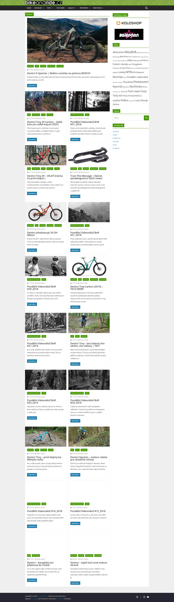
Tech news (60, 8)
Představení (51, 66)
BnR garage (116, 57)
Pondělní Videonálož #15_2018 (88, 511)
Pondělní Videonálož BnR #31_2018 (84, 234)
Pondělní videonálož (77, 114)
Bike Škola (146, 52)
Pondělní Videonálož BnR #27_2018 (41, 344)
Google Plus (117, 138)
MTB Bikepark (138, 72)
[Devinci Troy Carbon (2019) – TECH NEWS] (89, 266)
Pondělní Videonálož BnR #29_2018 (41, 288)
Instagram (116, 148)
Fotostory (116, 68)
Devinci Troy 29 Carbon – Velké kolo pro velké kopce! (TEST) (44, 123)
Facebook (116, 131)
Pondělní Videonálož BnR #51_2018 (84, 123)
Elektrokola (137, 60)
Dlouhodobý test (122, 61)
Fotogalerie (137, 64)
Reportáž (117, 86)
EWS (129, 64)
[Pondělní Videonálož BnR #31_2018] (89, 212)
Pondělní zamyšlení (118, 82)
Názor (125, 77)
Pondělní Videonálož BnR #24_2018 (84, 401)
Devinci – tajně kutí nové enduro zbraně (88, 564)
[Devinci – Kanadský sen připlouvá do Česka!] (45, 542)
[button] (43, 8)
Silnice (144, 87)
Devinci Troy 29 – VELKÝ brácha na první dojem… (45, 177)
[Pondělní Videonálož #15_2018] (89, 491)
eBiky (37, 66)
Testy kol (49, 114)
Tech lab (124, 91)
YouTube (116, 141)
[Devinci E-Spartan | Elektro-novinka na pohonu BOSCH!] (67, 40)
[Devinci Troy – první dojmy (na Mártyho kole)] (45, 437)
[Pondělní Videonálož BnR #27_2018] (45, 323)
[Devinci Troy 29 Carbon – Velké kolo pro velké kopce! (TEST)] (45, 101)
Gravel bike (125, 68)
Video (87, 114)
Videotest (130, 101)
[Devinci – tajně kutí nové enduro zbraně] (89, 542)
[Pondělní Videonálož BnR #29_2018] (45, 266)
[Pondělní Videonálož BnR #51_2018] (89, 101)
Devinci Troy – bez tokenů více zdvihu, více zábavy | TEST (87, 344)
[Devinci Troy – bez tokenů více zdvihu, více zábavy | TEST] (89, 323)
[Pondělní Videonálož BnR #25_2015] (45, 380)
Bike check (140, 52)
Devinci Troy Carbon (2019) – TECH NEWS (86, 288)
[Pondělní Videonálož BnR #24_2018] (89, 380)
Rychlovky (136, 86)
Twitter (115, 135)
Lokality (71, 8)
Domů (29, 8)
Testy (49, 8)
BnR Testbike (133, 57)
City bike (115, 60)
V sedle (57, 168)
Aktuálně (38, 8)
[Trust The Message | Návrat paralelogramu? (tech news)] (89, 155)
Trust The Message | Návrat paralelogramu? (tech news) (86, 177)
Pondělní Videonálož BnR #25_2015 (41, 401)
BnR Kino (124, 56)
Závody (144, 100)
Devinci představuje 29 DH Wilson (42, 234)
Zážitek (116, 104)
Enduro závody (120, 64)
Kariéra (138, 68)
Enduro (144, 60)
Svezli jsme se (117, 91)
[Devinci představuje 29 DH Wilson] (45, 212)
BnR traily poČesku (143, 57)
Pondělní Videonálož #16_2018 (44, 511)
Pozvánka (50, 225)
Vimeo (115, 145)
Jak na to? (133, 68)
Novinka (43, 66)
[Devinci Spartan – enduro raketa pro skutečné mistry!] (89, 437)
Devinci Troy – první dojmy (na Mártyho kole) (44, 458)
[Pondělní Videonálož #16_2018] (45, 491)
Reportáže (84, 8)
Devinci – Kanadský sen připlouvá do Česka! (40, 564)
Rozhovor (126, 87)
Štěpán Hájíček (40, 70)
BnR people (97, 8)
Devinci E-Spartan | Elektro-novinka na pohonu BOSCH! (58, 73)
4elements (118, 52)
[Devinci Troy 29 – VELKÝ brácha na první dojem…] (45, 155)
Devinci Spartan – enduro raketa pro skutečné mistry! (88, 458)
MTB (29, 114)
